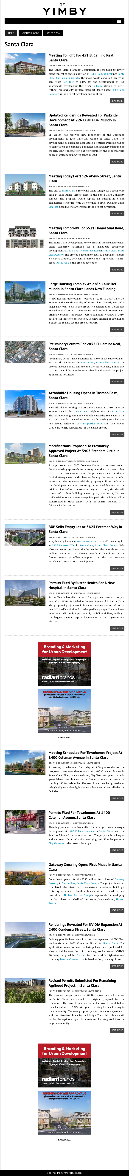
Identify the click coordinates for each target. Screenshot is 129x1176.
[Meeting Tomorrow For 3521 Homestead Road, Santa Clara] (25, 246)
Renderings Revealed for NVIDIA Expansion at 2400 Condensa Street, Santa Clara (85, 927)
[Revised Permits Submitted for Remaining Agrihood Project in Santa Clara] (25, 1001)
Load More (65, 1155)
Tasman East (80, 411)
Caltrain (97, 86)
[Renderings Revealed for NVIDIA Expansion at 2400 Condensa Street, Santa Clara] (25, 945)
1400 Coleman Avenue (81, 831)
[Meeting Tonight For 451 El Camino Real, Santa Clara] (25, 73)
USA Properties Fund (90, 423)
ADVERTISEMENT (64, 737)
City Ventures (56, 843)
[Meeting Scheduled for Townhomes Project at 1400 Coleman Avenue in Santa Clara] (25, 772)
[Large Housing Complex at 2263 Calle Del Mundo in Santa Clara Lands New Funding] (25, 302)
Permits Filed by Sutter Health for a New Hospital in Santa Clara (81, 585)
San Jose (68, 82)
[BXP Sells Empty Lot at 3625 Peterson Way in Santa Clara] (25, 543)
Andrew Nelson (85, 65)
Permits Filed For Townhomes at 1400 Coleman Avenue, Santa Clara (79, 815)
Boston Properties (87, 541)
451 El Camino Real (101, 74)
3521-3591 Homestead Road (83, 250)
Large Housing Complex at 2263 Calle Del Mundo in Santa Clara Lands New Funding (82, 286)
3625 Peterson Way (63, 545)
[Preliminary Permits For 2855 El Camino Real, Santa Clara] (25, 361)
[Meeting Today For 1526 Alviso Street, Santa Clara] (25, 193)
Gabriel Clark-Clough (84, 130)
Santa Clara (68, 190)
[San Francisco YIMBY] (65, 9)
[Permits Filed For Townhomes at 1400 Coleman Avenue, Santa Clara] (25, 832)
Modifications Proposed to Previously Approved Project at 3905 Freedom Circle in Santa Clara (84, 450)
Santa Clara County (67, 78)
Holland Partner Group (77, 895)
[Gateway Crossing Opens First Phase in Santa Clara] (25, 883)
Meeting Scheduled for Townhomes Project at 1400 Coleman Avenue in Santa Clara (85, 755)
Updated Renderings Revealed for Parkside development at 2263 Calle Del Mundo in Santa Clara (83, 120)
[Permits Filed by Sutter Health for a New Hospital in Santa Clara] (25, 603)
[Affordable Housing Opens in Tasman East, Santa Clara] (25, 415)
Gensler (81, 955)
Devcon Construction (72, 959)
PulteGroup (62, 262)
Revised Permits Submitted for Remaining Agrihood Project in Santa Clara (82, 983)
